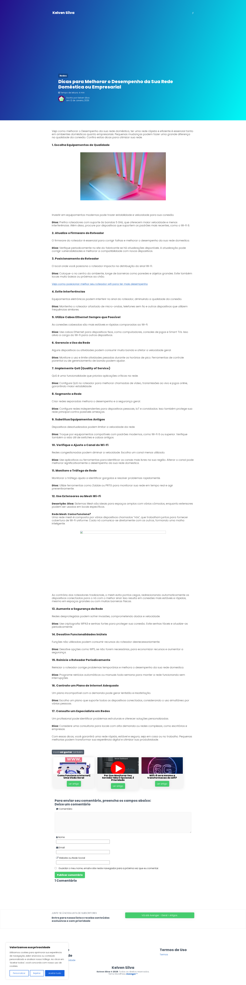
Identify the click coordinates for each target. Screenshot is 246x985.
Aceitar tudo (55, 973)
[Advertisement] (123, 47)
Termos (164, 954)
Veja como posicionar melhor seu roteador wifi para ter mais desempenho (100, 284)
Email (61, 847)
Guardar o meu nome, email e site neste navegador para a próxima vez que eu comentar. (109, 868)
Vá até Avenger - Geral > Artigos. (160, 915)
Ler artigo (74, 783)
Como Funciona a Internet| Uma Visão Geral (73, 776)
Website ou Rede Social (71, 858)
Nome (61, 837)
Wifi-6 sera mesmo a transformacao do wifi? (162, 776)
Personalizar (19, 973)
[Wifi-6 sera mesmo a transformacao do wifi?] (162, 773)
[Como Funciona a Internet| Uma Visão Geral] (74, 773)
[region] (37, 961)
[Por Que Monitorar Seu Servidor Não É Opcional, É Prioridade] (118, 773)
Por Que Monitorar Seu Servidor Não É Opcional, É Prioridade (118, 778)
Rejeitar (37, 973)
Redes (63, 75)
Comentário (65, 809)
